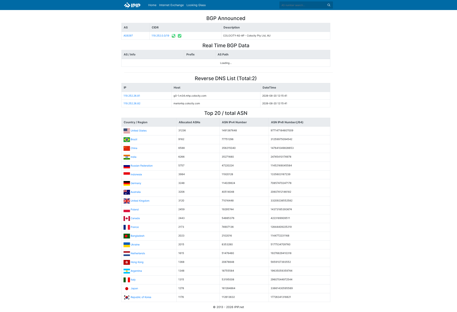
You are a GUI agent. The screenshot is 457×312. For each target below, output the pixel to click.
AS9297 (128, 35)
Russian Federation (142, 165)
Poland (135, 209)
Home (152, 5)
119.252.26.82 (132, 103)
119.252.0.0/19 (160, 35)
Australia (136, 191)
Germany (136, 183)
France (135, 226)
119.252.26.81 (132, 95)
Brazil (134, 139)
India (133, 156)
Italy (133, 279)
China (134, 148)
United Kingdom (140, 200)
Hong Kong (137, 262)
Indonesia (136, 174)
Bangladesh (137, 235)
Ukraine (135, 244)
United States (139, 130)
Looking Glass (196, 5)
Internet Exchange (171, 5)
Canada (135, 218)
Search (329, 5)
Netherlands (138, 253)
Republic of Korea (141, 297)
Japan (134, 288)
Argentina (136, 270)
